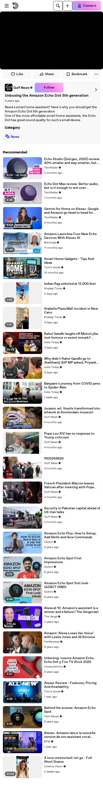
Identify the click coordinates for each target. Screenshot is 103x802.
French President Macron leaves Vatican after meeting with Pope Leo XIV (69, 485)
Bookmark (79, 74)
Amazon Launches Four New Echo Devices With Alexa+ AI (70, 236)
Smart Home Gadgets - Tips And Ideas (69, 261)
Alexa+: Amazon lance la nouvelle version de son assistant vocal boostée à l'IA (70, 735)
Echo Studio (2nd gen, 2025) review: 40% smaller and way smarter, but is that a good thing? (72, 161)
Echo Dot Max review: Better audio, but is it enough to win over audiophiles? (71, 186)
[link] (19, 87)
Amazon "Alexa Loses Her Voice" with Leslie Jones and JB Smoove (69, 635)
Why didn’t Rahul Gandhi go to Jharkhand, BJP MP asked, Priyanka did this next (71, 361)
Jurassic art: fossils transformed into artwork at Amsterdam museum (72, 410)
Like (19, 74)
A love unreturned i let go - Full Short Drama (68, 760)
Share (49, 74)
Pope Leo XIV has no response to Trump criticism (69, 435)
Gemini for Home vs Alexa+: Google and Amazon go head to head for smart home (71, 211)
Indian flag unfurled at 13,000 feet (70, 284)
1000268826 (54, 458)
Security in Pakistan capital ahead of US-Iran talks (72, 510)
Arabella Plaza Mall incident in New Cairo (71, 310)
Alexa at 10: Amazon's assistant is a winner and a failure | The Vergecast (71, 610)
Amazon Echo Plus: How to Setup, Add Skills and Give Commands (70, 535)
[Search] (58, 6)
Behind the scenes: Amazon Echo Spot (70, 710)
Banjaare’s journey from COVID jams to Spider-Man (72, 385)
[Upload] (67, 6)
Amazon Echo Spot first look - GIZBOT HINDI (67, 585)
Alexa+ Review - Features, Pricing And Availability (70, 685)
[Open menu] (7, 6)
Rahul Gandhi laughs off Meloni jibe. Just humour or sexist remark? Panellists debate (71, 336)
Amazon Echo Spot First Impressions (63, 560)
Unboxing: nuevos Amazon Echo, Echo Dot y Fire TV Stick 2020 (69, 660)
